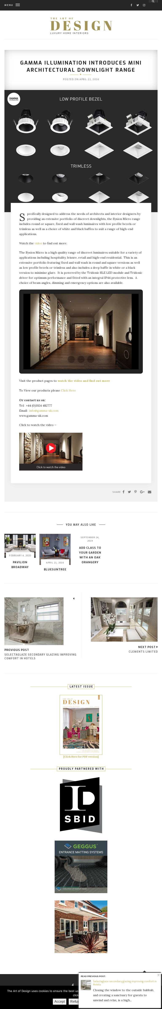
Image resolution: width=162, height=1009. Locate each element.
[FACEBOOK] (131, 1)
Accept (59, 1001)
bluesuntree (55, 569)
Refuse (75, 1001)
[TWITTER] (137, 1)
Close (158, 975)
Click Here (68, 390)
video (38, 243)
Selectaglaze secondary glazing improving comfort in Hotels (125, 983)
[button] (71, 359)
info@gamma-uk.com (43, 411)
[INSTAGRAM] (144, 1)
